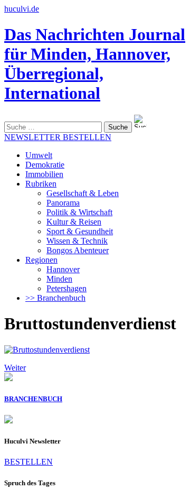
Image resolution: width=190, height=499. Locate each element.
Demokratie (44, 164)
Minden (59, 278)
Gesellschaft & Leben (82, 193)
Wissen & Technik (77, 240)
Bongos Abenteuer (77, 250)
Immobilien (44, 174)
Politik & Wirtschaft (79, 212)
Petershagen (66, 288)
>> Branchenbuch (55, 297)
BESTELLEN (28, 461)
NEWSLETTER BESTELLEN (57, 137)
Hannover (63, 269)
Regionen (41, 259)
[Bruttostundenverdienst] (47, 349)
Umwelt (38, 155)
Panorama (63, 202)
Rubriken (40, 183)
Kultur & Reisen (73, 221)
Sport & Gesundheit (79, 231)
